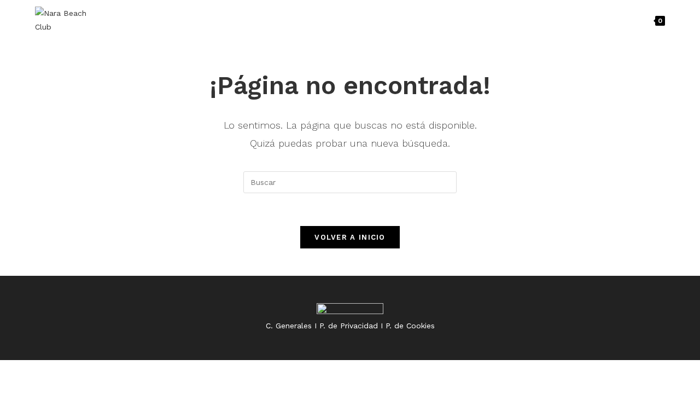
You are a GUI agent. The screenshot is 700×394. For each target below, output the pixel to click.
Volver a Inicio (350, 237)
